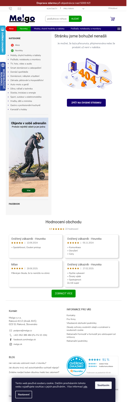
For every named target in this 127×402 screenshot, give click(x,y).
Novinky (18, 50)
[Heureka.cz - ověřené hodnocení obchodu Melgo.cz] (91, 366)
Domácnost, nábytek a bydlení (23, 76)
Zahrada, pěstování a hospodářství (25, 80)
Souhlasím (102, 385)
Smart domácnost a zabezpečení (24, 67)
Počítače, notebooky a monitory (24, 59)
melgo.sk (16, 344)
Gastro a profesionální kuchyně (24, 105)
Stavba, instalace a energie (22, 92)
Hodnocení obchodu (62, 222)
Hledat (74, 19)
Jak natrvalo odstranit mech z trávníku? (26, 363)
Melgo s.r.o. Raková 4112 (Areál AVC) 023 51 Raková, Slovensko (22, 321)
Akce (16, 45)
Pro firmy (67, 8)
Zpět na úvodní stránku (85, 102)
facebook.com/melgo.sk (23, 339)
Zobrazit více (62, 293)
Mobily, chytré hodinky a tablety (24, 55)
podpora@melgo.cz (21, 330)
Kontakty (51, 8)
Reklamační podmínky (76, 340)
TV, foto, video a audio (20, 63)
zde (84, 386)
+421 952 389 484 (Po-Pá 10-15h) (29, 335)
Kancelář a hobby (17, 109)
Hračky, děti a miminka (20, 101)
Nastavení (22, 394)
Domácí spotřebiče (18, 71)
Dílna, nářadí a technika (20, 88)
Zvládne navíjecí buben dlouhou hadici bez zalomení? (33, 372)
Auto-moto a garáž (18, 84)
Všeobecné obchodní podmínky (80, 323)
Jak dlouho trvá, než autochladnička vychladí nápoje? (33, 367)
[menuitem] (9, 28)
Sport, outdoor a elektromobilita (24, 96)
